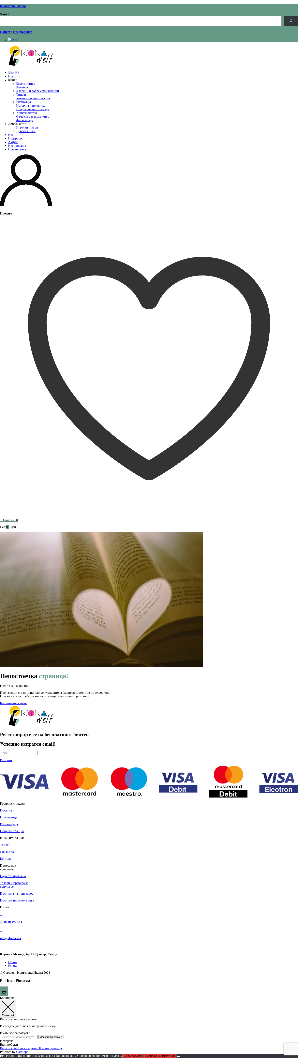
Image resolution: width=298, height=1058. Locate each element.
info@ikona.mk (10, 938)
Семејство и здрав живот (33, 116)
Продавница (8, 817)
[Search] (291, 21)
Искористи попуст (51, 1037)
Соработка (7, 851)
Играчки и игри (27, 127)
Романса (22, 87)
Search (5, 14)
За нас (4, 845)
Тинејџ (21, 94)
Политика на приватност (17, 893)
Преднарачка (17, 149)
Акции (13, 142)
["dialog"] (149, 1025)
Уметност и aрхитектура (33, 98)
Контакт (5, 858)
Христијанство (26, 113)
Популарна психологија (32, 109)
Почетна (6, 810)
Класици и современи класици (37, 91)
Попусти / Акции (12, 831)
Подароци (15, 138)
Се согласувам (133, 1055)
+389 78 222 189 (11, 922)
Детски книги (25, 131)
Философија (24, 120)
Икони (12, 134)
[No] (178, 1056)
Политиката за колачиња (17, 900)
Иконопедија (17, 145)
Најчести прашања (13, 876)
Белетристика (25, 83)
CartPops (22, 1052)
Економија (23, 102)
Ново (11, 76)
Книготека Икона (13, 6)
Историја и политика (30, 105)
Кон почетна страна (13, 703)
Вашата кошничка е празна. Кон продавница (31, 1048)
